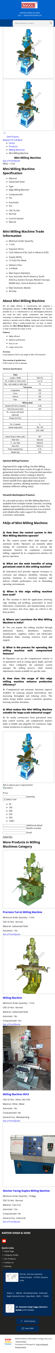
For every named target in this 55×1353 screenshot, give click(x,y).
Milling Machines (17, 149)
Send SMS (29, 1328)
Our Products (10, 1259)
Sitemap (7, 1266)
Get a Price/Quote (11, 160)
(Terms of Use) (21, 1341)
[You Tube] (4, 1242)
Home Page (9, 1251)
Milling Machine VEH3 (16, 1094)
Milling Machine (12, 997)
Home (12, 143)
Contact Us (9, 1262)
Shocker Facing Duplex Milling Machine (26, 1190)
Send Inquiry (12, 136)
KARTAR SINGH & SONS (30, 14)
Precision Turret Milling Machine (22, 912)
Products (13, 146)
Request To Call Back (12, 140)
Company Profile (11, 1255)
